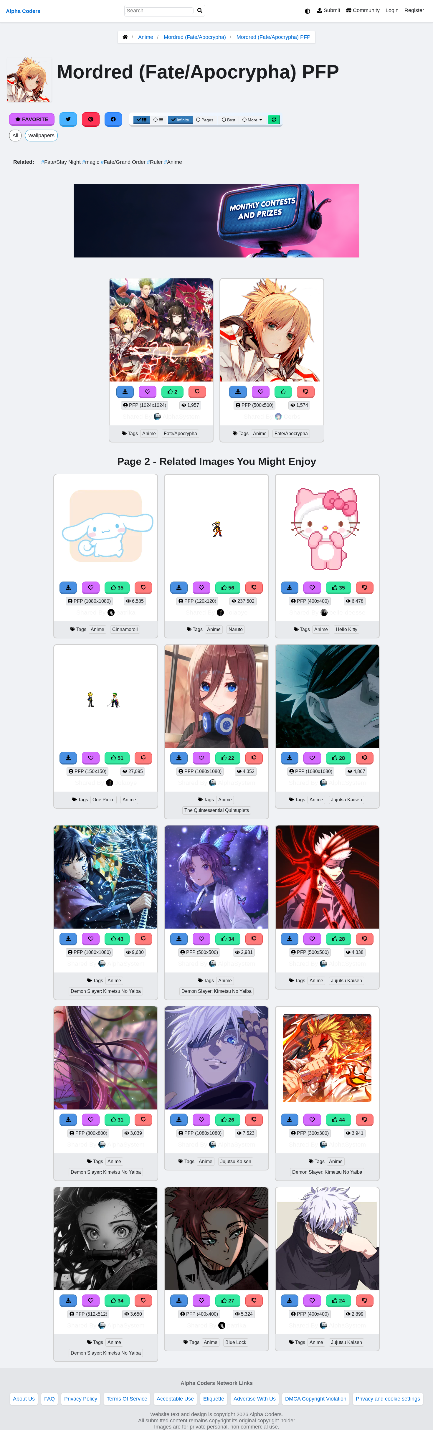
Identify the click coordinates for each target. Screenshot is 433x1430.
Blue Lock (235, 1342)
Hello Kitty (346, 629)
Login (392, 10)
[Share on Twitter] (68, 119)
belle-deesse (347, 612)
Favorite (34, 119)
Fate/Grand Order (124, 162)
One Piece (103, 799)
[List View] (158, 120)
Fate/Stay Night (61, 162)
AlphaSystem (181, 416)
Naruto (236, 629)
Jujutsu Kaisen (346, 799)
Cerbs (292, 416)
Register (414, 10)
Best (230, 120)
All (15, 135)
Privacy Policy (80, 1399)
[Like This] (283, 392)
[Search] (200, 10)
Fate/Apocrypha (180, 433)
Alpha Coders (23, 11)
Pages (207, 120)
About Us (24, 1399)
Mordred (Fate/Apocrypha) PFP (273, 37)
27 (230, 1301)
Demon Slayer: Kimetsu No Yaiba (106, 991)
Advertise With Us (255, 1399)
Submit (331, 10)
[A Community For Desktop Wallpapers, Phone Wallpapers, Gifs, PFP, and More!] (125, 37)
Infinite (183, 120)
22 (230, 758)
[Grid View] (141, 120)
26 (230, 1120)
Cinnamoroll (125, 629)
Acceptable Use (175, 1399)
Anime (145, 37)
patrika (125, 612)
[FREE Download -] (125, 392)
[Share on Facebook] (113, 119)
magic (91, 162)
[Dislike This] (197, 392)
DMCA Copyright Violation (315, 1399)
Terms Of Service (127, 1399)
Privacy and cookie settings (388, 1399)
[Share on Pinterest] (91, 119)
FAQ (49, 1399)
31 (119, 1120)
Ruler (155, 162)
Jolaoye (237, 612)
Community (365, 10)
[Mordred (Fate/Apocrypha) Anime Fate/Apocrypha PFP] (271, 330)
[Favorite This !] (147, 392)
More (253, 120)
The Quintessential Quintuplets (216, 810)
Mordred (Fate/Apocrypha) (195, 37)
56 (230, 588)
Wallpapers (41, 135)
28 (341, 758)
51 (119, 758)
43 (119, 939)
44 (341, 1120)
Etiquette (213, 1399)
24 (341, 1301)
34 (230, 939)
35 (119, 588)
